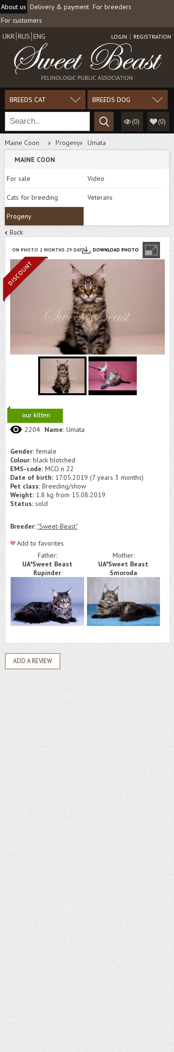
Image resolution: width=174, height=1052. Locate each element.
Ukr (8, 36)
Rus (24, 36)
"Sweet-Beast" (57, 526)
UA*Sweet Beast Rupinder (47, 568)
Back (16, 232)
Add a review (32, 661)
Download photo (116, 250)
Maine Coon (22, 142)
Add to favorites (40, 543)
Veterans (100, 197)
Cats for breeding (32, 197)
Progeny (68, 142)
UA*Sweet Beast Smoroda (123, 568)
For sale (18, 178)
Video (95, 178)
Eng (39, 36)
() (162, 121)
